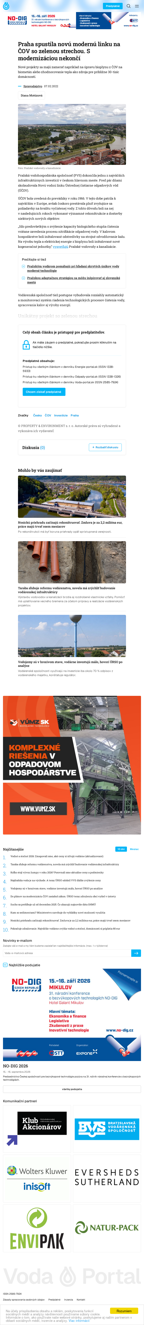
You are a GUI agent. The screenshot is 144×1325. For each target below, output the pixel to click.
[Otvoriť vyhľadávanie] (128, 6)
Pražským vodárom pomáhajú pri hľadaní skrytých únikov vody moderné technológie (73, 268)
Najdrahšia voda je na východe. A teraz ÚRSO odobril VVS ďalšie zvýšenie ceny (55, 880)
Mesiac (134, 849)
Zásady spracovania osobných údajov (24, 1299)
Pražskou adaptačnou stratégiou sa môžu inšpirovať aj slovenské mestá (73, 280)
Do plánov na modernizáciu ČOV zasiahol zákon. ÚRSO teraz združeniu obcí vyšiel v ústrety (63, 896)
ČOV (48, 415)
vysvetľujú (60, 247)
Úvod (7, 6)
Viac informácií (79, 1320)
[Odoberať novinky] (136, 953)
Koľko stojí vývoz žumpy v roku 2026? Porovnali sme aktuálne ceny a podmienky (57, 872)
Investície (61, 415)
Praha (75, 415)
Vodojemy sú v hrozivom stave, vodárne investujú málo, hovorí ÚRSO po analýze (56, 888)
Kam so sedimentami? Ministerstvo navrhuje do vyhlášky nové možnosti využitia (57, 912)
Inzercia (68, 1299)
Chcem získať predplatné (43, 392)
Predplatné (113, 6)
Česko (37, 415)
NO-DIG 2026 (15, 1066)
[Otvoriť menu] (137, 6)
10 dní (121, 849)
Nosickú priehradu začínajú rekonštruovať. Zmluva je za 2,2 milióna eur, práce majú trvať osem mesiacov (70, 920)
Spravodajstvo (32, 86)
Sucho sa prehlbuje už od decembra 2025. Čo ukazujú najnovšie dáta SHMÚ (53, 904)
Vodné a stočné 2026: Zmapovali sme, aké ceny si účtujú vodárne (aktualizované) (56, 856)
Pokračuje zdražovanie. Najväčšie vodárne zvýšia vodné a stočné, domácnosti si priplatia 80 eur (65, 928)
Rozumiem (124, 1310)
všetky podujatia (72, 1089)
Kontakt (81, 1299)
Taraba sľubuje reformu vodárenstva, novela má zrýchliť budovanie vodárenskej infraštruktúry (64, 864)
